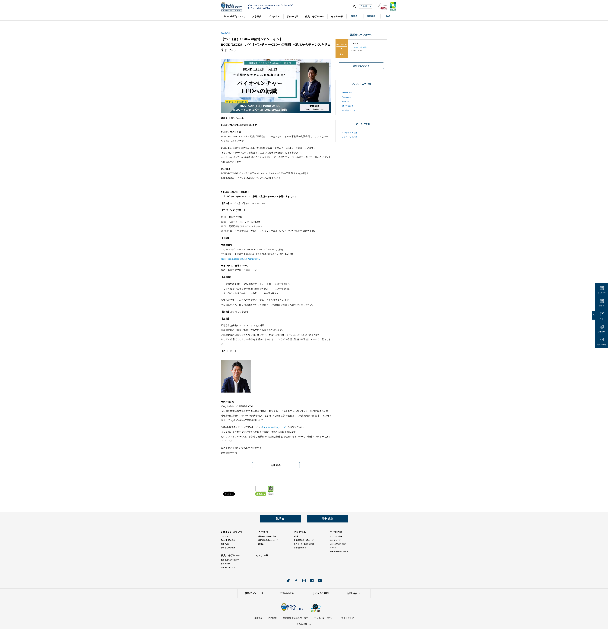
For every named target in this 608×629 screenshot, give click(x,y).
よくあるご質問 (321, 593)
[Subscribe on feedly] (260, 491)
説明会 (354, 16)
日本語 (364, 6)
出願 (601, 319)
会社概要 (258, 618)
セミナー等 (602, 293)
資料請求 (371, 16)
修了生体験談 (348, 106)
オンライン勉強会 (350, 137)
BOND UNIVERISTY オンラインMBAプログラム (231, 7)
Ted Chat (345, 102)
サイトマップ (347, 618)
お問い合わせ (601, 345)
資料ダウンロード (254, 593)
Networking (346, 97)
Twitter (288, 580)
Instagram (304, 580)
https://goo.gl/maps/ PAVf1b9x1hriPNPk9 (240, 259)
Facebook (296, 580)
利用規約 (273, 618)
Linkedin (312, 580)
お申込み (276, 465)
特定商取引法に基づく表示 (295, 618)
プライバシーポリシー (324, 618)
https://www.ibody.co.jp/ (273, 427)
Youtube (320, 580)
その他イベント (349, 110)
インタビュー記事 (350, 133)
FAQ (388, 16)
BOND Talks (226, 33)
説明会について (361, 65)
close (593, 315)
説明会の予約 (287, 593)
